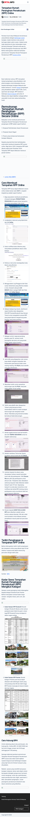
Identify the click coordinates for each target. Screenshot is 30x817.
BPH (8, 574)
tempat (19, 87)
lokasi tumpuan (11, 94)
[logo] (8, 2)
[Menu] (28, 2)
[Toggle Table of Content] (26, 29)
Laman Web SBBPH (10, 177)
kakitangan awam (19, 38)
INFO (20, 17)
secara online (17, 55)
